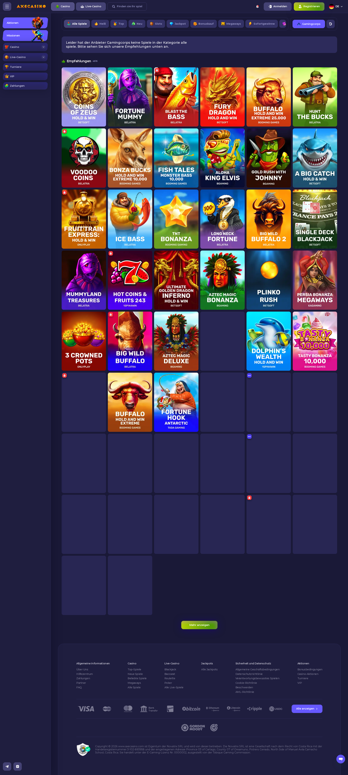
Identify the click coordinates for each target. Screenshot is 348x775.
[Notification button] (257, 6)
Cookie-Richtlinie (246, 682)
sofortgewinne (264, 23)
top (121, 23)
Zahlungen (83, 678)
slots (158, 23)
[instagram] (17, 766)
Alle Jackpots (209, 669)
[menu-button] (7, 6)
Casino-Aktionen (307, 674)
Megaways (134, 682)
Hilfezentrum (84, 674)
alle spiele (79, 23)
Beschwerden (244, 687)
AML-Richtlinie (244, 692)
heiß (103, 23)
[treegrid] (25, 53)
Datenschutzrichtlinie (249, 674)
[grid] (199, 341)
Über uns (82, 669)
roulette (169, 678)
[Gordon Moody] (193, 727)
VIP (299, 682)
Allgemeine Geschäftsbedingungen (257, 669)
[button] (25, 47)
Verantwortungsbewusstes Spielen (257, 678)
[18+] (214, 727)
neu (139, 23)
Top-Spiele (134, 669)
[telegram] (7, 766)
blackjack (170, 669)
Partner (81, 682)
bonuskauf (206, 23)
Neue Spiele (135, 674)
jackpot (180, 23)
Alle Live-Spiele (173, 687)
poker (168, 682)
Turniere (302, 678)
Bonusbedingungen (309, 669)
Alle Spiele (134, 687)
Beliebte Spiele (137, 678)
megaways (233, 23)
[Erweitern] (43, 47)
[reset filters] (330, 24)
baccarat (169, 674)
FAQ (79, 687)
